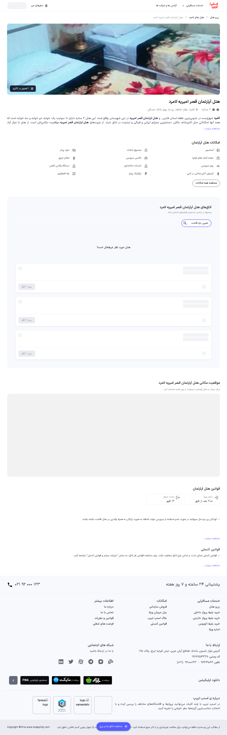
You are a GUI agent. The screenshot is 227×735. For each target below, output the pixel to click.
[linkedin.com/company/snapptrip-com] (61, 662)
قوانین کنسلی (159, 624)
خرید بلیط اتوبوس (209, 624)
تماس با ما (107, 612)
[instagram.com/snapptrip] (101, 662)
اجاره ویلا (214, 629)
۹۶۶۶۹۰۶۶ (207, 662)
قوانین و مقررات (104, 618)
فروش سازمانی (158, 607)
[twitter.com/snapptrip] (71, 662)
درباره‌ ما (109, 607)
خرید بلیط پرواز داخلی (207, 612)
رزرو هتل (214, 607)
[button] (193, 5)
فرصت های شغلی (103, 624)
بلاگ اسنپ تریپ (157, 618)
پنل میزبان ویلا (158, 612)
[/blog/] (111, 662)
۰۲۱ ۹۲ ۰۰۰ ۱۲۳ (27, 584)
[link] (214, 17)
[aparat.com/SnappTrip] (81, 662)
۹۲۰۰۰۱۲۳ (190, 662)
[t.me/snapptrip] (91, 662)
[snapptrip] (213, 5)
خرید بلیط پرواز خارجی (206, 618)
